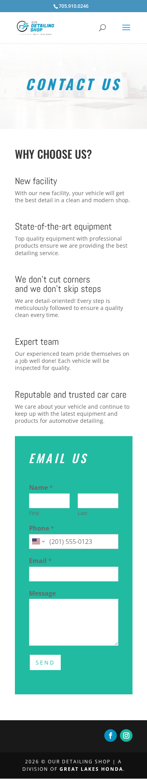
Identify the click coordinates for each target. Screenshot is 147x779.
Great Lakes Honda (91, 769)
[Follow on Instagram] (126, 735)
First (34, 513)
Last (82, 513)
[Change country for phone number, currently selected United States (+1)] (38, 541)
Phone (41, 528)
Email (40, 561)
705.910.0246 (74, 6)
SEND (45, 662)
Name (41, 488)
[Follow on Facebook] (110, 735)
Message (42, 593)
